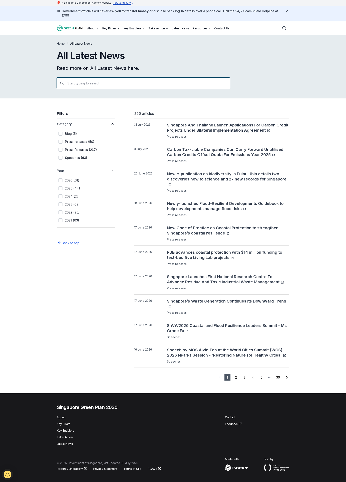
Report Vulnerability (70, 468)
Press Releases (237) (81, 150)
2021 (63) (72, 220)
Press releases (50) (79, 142)
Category (64, 124)
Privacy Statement (105, 468)
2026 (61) (72, 180)
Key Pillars (63, 424)
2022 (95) (72, 212)
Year (60, 171)
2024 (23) (72, 196)
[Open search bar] (284, 28)
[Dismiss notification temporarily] (287, 11)
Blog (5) (71, 134)
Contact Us (222, 28)
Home (61, 43)
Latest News (180, 28)
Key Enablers (65, 430)
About (61, 417)
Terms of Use (132, 468)
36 (278, 377)
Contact (230, 417)
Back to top (70, 243)
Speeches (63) (76, 158)
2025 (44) (72, 188)
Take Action (65, 437)
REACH (152, 468)
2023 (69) (72, 204)
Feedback (231, 424)
